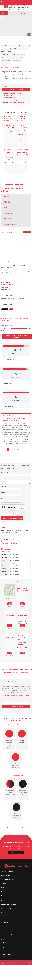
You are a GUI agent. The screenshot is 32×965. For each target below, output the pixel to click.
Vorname (3, 486)
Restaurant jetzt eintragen (16, 852)
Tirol (9, 289)
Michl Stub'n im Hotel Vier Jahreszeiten (22, 153)
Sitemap (3, 895)
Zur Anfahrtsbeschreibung (8, 539)
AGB (2, 929)
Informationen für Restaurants (8, 904)
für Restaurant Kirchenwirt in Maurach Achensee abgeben (9, 744)
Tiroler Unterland (16, 298)
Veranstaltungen (9, 224)
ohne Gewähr (13, 672)
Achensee (9, 298)
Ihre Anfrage (4, 479)
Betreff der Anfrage (6, 472)
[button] (16, 25)
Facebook (3, 942)
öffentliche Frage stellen (17, 706)
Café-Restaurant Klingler (9, 616)
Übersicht (4, 13)
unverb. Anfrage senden (17, 89)
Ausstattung (8, 213)
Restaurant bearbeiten (6, 908)
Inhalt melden (24, 672)
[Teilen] (26, 963)
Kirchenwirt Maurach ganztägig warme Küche (9, 126)
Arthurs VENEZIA (9, 166)
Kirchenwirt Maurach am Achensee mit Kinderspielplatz (22, 135)
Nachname (4, 492)
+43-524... (8, 100)
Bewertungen (27, 13)
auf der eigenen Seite (23, 793)
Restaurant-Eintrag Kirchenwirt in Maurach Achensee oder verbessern (10, 794)
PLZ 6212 (10, 284)
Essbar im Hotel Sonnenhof (22, 167)
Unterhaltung (8, 218)
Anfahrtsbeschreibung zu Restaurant (12, 93)
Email (3, 498)
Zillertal (23, 298)
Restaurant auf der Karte (9, 95)
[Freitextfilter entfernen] (25, 2)
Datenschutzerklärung (8, 513)
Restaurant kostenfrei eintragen (8, 912)
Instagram (3, 947)
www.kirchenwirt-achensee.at (16, 102)
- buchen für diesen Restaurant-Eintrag (16, 815)
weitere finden (22, 742)
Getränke (7, 207)
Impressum (3, 925)
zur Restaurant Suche (1, 6)
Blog (2, 891)
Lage (12, 13)
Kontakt (11, 308)
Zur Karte (4, 537)
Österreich (6, 292)
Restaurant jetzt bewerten (17, 336)
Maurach (6, 287)
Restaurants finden (5, 875)
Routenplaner (28, 232)
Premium (28, 114)
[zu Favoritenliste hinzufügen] (2, 17)
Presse (2, 887)
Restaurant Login (6, 954)
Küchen (6, 196)
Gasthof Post (9, 152)
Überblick (7, 202)
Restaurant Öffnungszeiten (9, 97)
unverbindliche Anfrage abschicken (12, 518)
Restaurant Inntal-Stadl (22, 616)
